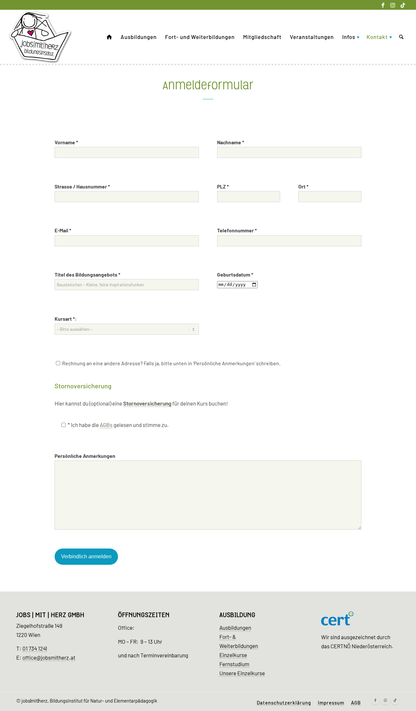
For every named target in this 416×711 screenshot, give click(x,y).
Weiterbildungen (238, 645)
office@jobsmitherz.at (48, 657)
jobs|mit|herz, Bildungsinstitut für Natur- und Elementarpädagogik (89, 701)
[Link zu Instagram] (392, 5)
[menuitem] (109, 37)
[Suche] (401, 37)
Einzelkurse (233, 655)
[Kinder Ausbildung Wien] (40, 37)
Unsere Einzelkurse (242, 673)
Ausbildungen (235, 627)
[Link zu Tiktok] (403, 5)
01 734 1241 (34, 648)
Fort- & (227, 636)
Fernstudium (234, 664)
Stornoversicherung (147, 403)
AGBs (106, 424)
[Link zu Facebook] (383, 5)
